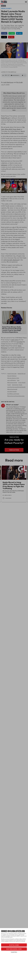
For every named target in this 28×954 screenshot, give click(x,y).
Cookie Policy (14, 952)
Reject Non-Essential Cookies (14, 949)
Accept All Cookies (14, 945)
